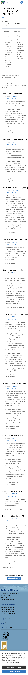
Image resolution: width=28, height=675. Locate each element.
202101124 (15, 190)
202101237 (15, 518)
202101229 (15, 242)
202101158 (15, 494)
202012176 (15, 96)
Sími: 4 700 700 (6, 597)
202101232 (15, 272)
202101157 (15, 438)
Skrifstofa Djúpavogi (7, 607)
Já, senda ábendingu (14, 578)
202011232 (15, 317)
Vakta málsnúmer (11, 98)
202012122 (15, 386)
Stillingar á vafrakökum (14, 667)
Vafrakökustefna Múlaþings (15, 662)
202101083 (15, 142)
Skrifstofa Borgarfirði (7, 611)
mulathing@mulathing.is (8, 599)
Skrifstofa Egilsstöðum (8, 613)
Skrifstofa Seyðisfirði (7, 609)
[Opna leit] (21, 2)
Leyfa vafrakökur (14, 671)
